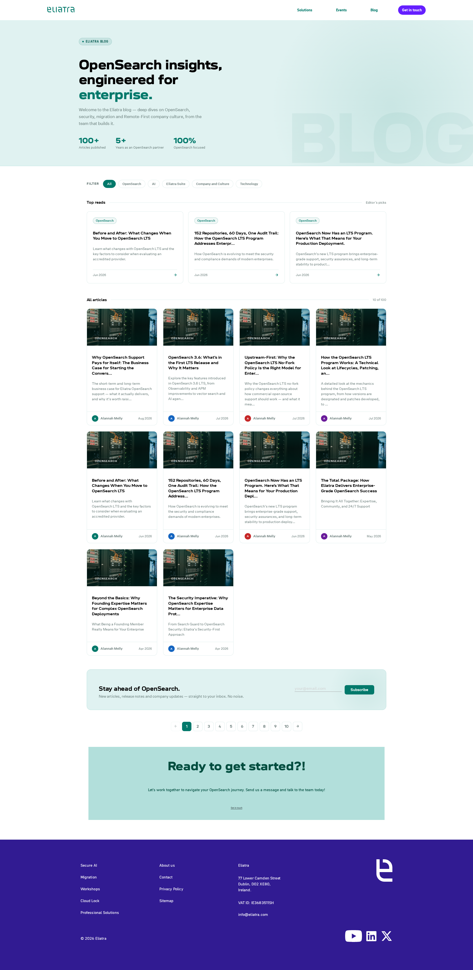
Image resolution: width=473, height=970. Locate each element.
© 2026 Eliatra (93, 938)
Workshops (90, 889)
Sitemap (166, 900)
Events (341, 10)
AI (153, 184)
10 (286, 726)
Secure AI (89, 865)
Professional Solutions (100, 912)
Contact (166, 877)
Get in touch (412, 10)
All (109, 184)
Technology (249, 184)
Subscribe (359, 689)
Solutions (304, 10)
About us (167, 865)
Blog (374, 10)
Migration (89, 877)
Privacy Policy (171, 889)
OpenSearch (131, 184)
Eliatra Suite (175, 184)
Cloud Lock (90, 900)
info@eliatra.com (253, 914)
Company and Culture (212, 184)
